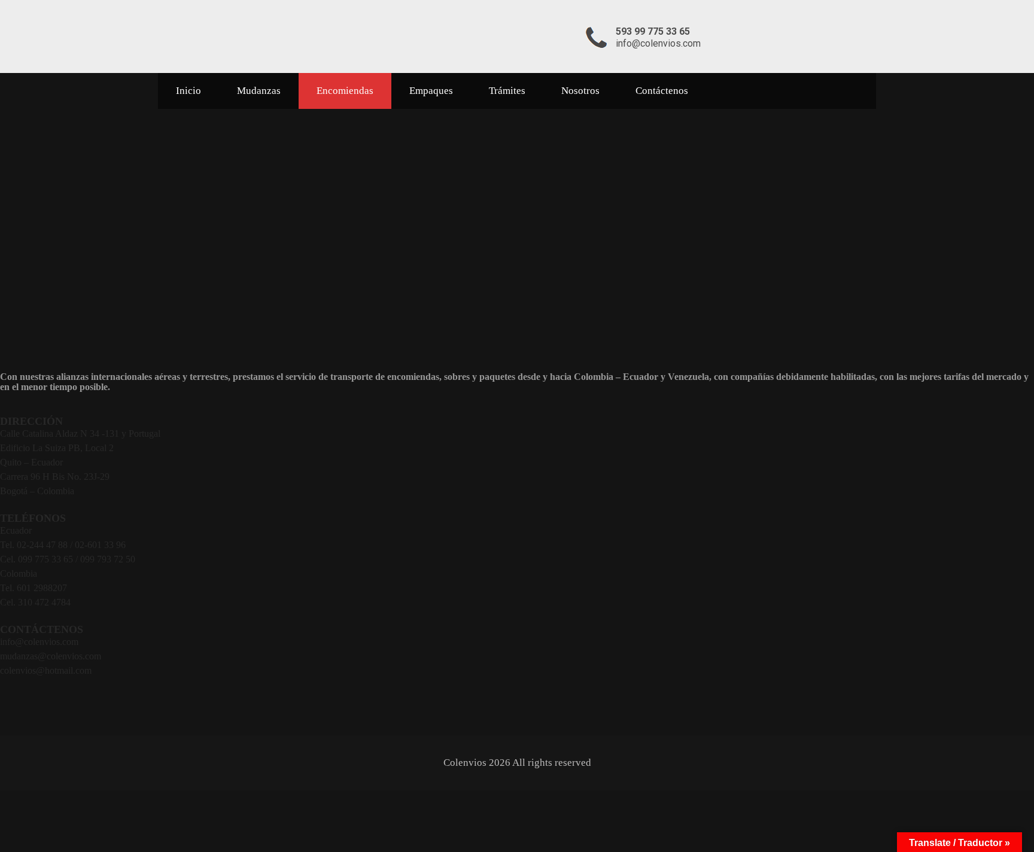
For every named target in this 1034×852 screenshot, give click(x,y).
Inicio (188, 90)
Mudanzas (259, 90)
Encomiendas (345, 90)
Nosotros (580, 90)
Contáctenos (661, 90)
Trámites (507, 90)
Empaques (431, 90)
